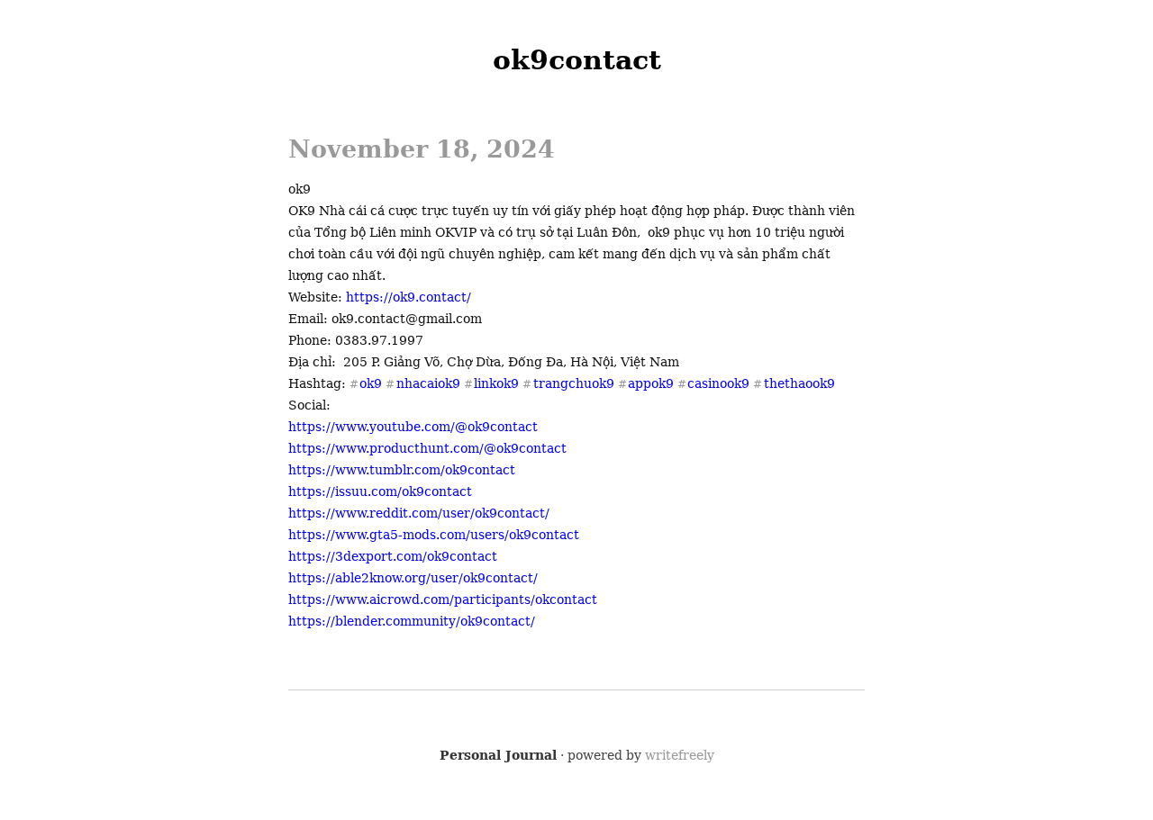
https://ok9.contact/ (408, 297)
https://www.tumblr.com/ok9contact (401, 470)
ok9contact (577, 60)
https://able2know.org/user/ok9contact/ (413, 578)
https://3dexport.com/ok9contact (392, 556)
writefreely (679, 755)
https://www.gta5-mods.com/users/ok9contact (433, 534)
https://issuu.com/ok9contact (380, 491)
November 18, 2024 (421, 149)
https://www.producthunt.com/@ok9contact (427, 448)
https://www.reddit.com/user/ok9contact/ (418, 513)
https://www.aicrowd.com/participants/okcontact (442, 599)
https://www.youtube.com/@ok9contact (413, 426)
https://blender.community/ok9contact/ (411, 621)
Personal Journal (498, 755)
